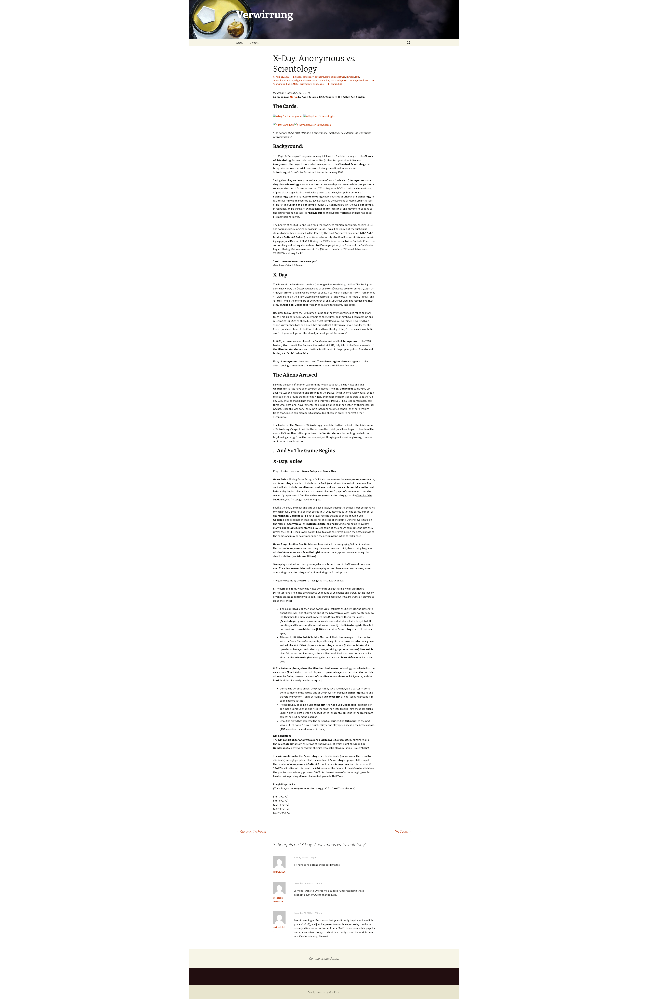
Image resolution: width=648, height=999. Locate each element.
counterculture (322, 76)
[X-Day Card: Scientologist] (319, 116)
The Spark (403, 831)
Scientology (306, 83)
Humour (350, 76)
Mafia (296, 83)
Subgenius (342, 80)
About (239, 42)
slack (333, 80)
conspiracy (308, 76)
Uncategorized (356, 80)
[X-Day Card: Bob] (283, 124)
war (367, 80)
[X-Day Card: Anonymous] (288, 116)
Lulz (357, 76)
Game (289, 83)
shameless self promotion (316, 80)
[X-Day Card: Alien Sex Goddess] (312, 124)
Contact (254, 42)
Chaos (298, 76)
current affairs (338, 76)
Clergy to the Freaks (251, 831)
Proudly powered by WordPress (324, 992)
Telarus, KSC (336, 83)
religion (298, 80)
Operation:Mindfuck (283, 80)
